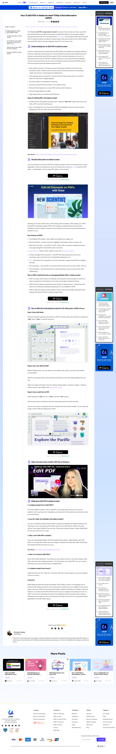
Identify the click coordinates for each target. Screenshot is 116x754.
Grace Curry (54, 681)
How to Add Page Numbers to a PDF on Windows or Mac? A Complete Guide (103, 322)
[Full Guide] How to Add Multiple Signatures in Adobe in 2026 (104, 40)
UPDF (6, 2)
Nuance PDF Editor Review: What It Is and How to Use (104, 338)
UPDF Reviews (90, 716)
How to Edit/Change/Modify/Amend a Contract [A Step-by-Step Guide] (104, 28)
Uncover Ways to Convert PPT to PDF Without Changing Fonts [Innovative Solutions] (104, 64)
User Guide (106, 713)
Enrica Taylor (41, 21)
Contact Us (106, 724)
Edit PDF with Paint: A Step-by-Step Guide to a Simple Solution (104, 595)
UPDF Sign (56, 730)
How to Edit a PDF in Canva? (103, 584)
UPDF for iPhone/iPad (59, 719)
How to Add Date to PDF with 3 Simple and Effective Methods (104, 607)
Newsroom (89, 724)
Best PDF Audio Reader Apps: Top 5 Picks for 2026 (104, 601)
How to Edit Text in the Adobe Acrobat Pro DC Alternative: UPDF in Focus (14, 42)
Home (27, 27)
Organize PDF (33, 251)
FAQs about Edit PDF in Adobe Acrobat (14, 53)
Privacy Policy (35, 746)
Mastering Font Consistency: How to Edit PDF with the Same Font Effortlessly (104, 316)
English (101, 746)
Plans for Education (39, 719)
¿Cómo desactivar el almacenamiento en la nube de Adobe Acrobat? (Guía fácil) (104, 613)
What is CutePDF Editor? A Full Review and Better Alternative (104, 46)
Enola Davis (9, 681)
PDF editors (61, 37)
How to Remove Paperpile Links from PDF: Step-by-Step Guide (103, 589)
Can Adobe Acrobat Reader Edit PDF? (47, 550)
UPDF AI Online (57, 724)
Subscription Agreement (55, 746)
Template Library (108, 719)
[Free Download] (104, 2)
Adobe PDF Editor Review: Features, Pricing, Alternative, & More (56, 154)
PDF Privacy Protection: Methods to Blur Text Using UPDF (104, 328)
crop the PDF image (55, 387)
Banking (74, 713)
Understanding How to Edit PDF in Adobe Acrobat (13, 31)
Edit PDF (33, 27)
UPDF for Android (58, 722)
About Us (89, 713)
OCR (30, 260)
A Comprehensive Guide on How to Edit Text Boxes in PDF (104, 310)
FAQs (104, 716)
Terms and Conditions (44, 746)
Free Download (104, 2)
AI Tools (55, 727)
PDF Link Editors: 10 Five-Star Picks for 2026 (104, 333)
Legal (73, 724)
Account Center (107, 722)
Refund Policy (69, 746)
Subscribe (101, 739)
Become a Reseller (91, 719)
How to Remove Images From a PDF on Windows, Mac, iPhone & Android (104, 579)
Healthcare (75, 716)
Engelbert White (77, 681)
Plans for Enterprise (39, 716)
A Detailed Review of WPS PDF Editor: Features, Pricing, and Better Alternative (103, 34)
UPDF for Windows (58, 713)
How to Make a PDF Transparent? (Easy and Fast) (104, 58)
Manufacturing (76, 727)
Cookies (63, 746)
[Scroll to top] (112, 750)
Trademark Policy (76, 746)
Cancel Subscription (109, 727)
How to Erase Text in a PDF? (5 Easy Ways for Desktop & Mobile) (104, 52)
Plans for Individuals (39, 713)
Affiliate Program (91, 722)
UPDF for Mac (57, 716)
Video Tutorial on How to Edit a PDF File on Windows (14, 48)
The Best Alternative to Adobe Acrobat (14, 36)
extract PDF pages (68, 251)
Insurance (75, 722)
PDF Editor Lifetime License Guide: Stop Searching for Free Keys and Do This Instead (104, 304)
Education (75, 719)
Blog (87, 727)
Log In (111, 2)
